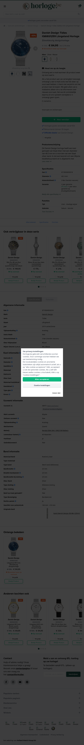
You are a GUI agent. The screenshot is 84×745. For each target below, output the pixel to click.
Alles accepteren (42, 379)
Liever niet (56, 393)
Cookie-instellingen (42, 385)
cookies (26, 356)
